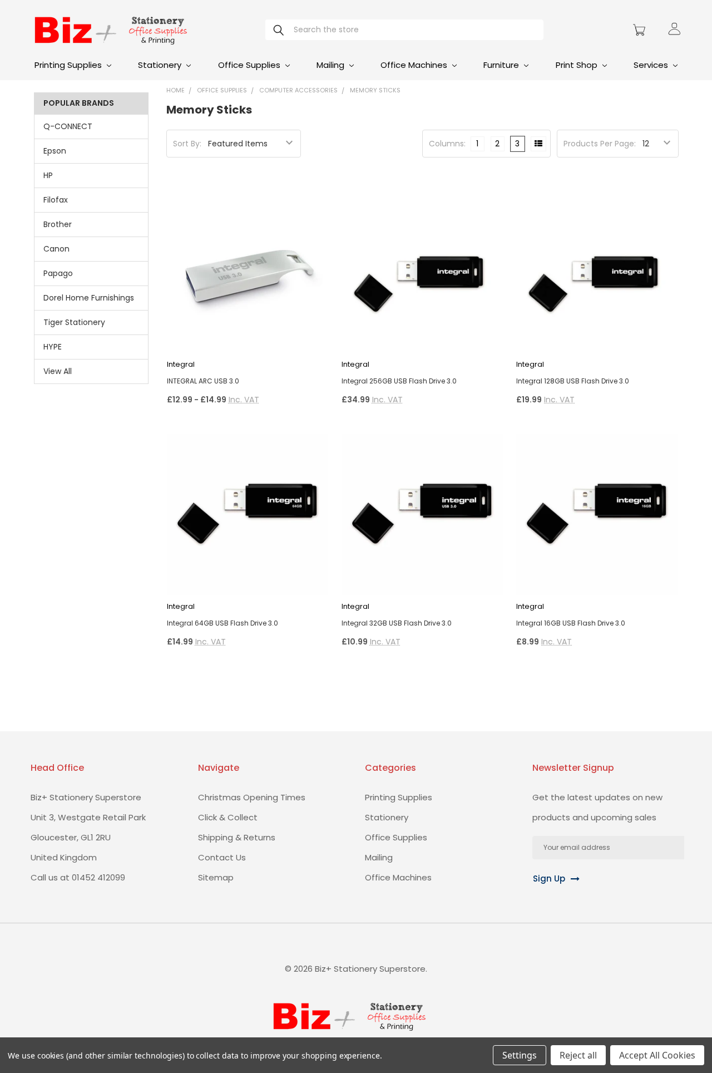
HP (48, 175)
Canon (56, 248)
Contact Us (222, 857)
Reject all (578, 1055)
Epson (54, 150)
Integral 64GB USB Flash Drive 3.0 (222, 623)
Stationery (161, 65)
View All (57, 371)
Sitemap (216, 877)
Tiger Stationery (74, 322)
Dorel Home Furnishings (88, 297)
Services (652, 65)
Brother (57, 224)
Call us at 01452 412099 (78, 877)
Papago (58, 273)
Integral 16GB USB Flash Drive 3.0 (570, 623)
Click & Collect (228, 817)
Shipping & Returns (236, 837)
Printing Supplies (69, 65)
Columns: (447, 143)
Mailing (332, 65)
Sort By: (187, 143)
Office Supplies (250, 65)
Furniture (502, 65)
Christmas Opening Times (251, 797)
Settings (519, 1055)
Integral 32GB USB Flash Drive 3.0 (397, 623)
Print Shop (578, 65)
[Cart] (641, 30)
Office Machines (414, 65)
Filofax (55, 199)
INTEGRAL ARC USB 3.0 (203, 381)
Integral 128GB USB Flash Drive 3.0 (572, 381)
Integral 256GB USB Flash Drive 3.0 (399, 381)
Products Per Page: (599, 143)
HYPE (52, 346)
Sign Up (549, 878)
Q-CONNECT (67, 126)
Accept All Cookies (657, 1055)
